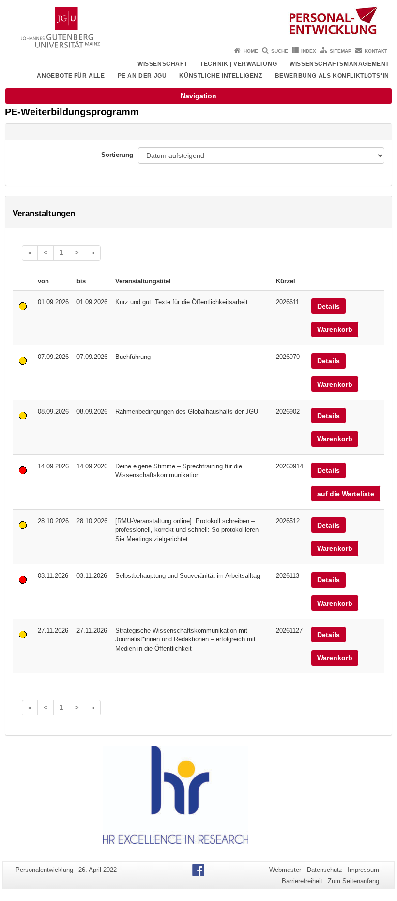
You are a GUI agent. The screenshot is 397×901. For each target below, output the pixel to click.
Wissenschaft (162, 64)
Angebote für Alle (71, 75)
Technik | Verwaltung (238, 64)
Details (328, 306)
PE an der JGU (142, 75)
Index (308, 51)
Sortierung (117, 154)
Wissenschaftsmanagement (339, 64)
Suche (279, 51)
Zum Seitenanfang (353, 881)
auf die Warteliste (345, 493)
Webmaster (285, 869)
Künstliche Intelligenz (220, 75)
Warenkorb (334, 329)
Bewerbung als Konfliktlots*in (332, 75)
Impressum (363, 869)
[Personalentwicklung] (198, 22)
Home (251, 51)
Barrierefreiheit (302, 881)
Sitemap (340, 51)
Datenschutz (324, 869)
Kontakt (376, 51)
